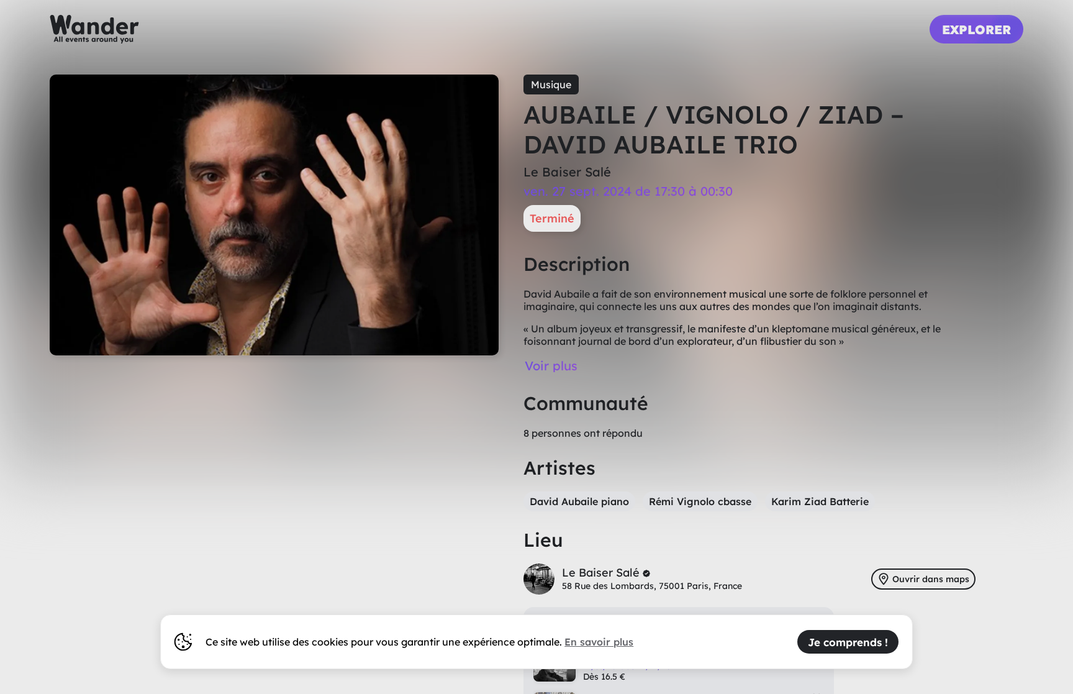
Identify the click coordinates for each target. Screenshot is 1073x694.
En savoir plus (598, 642)
